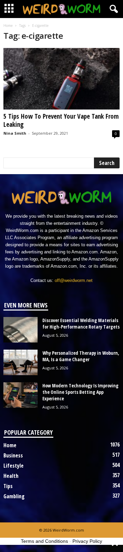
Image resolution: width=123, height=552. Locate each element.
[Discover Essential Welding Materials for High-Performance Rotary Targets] (20, 329)
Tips (8, 486)
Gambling (14, 496)
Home (8, 25)
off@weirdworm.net (74, 280)
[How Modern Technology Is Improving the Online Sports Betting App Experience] (20, 395)
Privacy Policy (87, 541)
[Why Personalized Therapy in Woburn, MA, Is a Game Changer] (20, 362)
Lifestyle (13, 465)
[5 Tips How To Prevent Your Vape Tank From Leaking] (61, 79)
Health (10, 476)
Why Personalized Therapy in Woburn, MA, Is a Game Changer (80, 356)
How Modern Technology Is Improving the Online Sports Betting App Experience (80, 392)
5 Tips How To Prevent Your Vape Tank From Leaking (61, 120)
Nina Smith (14, 133)
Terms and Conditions (44, 541)
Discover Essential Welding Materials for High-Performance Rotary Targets (81, 323)
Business (13, 455)
